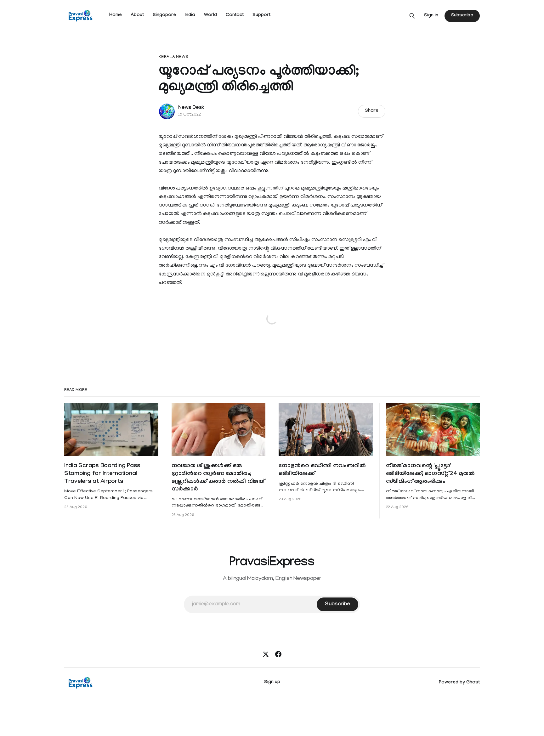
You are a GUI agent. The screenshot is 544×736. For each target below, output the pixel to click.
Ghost (473, 683)
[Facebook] (278, 654)
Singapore (164, 15)
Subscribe (462, 16)
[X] (266, 654)
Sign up (272, 682)
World (210, 15)
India (190, 15)
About (137, 15)
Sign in (431, 16)
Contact (235, 15)
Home (115, 15)
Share (371, 111)
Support (261, 15)
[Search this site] (412, 16)
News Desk (191, 108)
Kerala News (173, 57)
